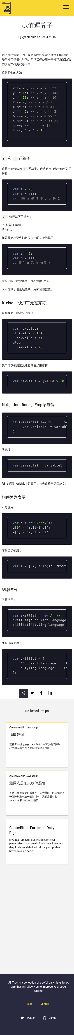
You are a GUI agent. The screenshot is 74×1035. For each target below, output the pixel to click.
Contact (44, 1003)
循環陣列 (16, 735)
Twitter (30, 1017)
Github (52, 1017)
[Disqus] (37, 921)
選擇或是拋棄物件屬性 (27, 783)
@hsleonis (29, 37)
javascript (32, 727)
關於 (30, 1003)
